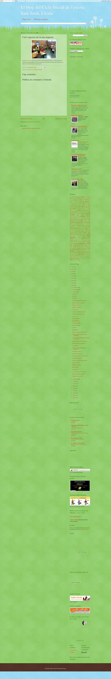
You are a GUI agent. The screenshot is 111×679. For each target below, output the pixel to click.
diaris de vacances (81, 229)
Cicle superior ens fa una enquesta (79, 341)
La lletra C (74, 296)
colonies (76, 220)
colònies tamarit (87, 220)
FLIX (75, 238)
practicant (85, 248)
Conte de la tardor (76, 362)
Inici (44, 119)
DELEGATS (76, 228)
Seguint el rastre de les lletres (78, 314)
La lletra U (74, 327)
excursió (88, 235)
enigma (77, 234)
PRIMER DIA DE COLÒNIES (81, 156)
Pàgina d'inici (27, 19)
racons (76, 251)
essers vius (72, 235)
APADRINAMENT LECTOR (75, 213)
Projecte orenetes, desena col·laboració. (83, 142)
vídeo (71, 260)
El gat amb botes (75, 320)
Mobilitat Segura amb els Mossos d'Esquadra (79, 348)
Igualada (88, 238)
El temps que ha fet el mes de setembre (80, 356)
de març (74, 393)
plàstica (75, 248)
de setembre (75, 379)
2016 (73, 269)
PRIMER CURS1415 (83, 249)
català (86, 216)
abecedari (79, 210)
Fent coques (74, 294)
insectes (71, 240)
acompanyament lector (86, 210)
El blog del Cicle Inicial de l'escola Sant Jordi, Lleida (52, 10)
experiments (73, 237)
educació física (86, 232)
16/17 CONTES (81, 196)
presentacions (73, 249)
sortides (83, 254)
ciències (85, 219)
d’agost (74, 381)
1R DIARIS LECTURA (81, 205)
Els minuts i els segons (77, 358)
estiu (80, 235)
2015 (73, 271)
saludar (86, 252)
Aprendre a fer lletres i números (79, 311)
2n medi (86, 209)
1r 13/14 (74, 202)
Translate (80, 52)
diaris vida (72, 231)
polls (82, 248)
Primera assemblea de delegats (78, 374)
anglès (89, 212)
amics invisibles (85, 212)
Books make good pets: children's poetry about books (79, 433)
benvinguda (82, 215)
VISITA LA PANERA (76, 260)
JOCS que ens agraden (41, 19)
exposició (79, 237)
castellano (82, 216)
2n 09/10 (76, 207)
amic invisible (79, 212)
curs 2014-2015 (86, 227)
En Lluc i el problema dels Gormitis (79, 360)
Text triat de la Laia (76, 323)
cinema (88, 219)
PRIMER (77, 249)
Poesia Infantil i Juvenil (76, 431)
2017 (73, 266)
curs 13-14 (74, 223)
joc (74, 240)
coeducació (72, 220)
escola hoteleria (83, 234)
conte (82, 222)
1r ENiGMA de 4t (75, 106)
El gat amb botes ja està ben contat (79, 300)
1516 (73, 196)
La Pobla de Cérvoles (78, 241)
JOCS (77, 240)
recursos (83, 251)
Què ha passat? (75, 367)
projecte (88, 249)
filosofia (72, 238)
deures (86, 228)
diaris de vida (87, 229)
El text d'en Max (75, 318)
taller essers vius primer (85, 255)
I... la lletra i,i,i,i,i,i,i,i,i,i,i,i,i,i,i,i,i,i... (79, 371)
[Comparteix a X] (43, 67)
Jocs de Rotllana (82, 240)
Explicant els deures (76, 365)
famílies (84, 237)
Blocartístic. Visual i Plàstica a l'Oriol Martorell (79, 426)
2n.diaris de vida (73, 210)
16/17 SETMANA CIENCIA (80, 198)
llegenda (71, 243)
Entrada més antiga (61, 119)
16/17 (76, 196)
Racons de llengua (76, 325)
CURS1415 (72, 228)
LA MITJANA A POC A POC (78, 443)
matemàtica (82, 243)
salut (89, 252)
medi (88, 243)
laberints (84, 241)
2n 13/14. (83, 209)
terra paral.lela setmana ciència (84, 258)
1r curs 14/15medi (82, 203)
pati (89, 246)
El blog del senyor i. (75, 420)
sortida (79, 254)
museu (78, 245)
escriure (88, 234)
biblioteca (88, 215)
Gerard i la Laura (27, 60)
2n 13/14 (78, 209)
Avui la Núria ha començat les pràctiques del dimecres (80, 338)
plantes (71, 248)
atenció (77, 215)
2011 (73, 280)
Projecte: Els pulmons (77, 305)
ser (70, 254)
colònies (81, 221)
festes (89, 237)
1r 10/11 (80, 200)
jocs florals (88, 240)
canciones (71, 216)
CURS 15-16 (75, 225)
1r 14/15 (78, 202)
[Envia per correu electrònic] (40, 67)
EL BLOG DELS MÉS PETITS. (78, 154)
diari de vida (74, 229)
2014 (73, 273)
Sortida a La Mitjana (76, 307)
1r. (86, 205)
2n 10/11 (82, 207)
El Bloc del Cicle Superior (77, 115)
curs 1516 (86, 225)
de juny (74, 386)
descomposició (82, 228)
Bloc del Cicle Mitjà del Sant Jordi (79, 105)
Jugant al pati (75, 369)
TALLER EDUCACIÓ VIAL (75, 255)
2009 (73, 285)
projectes (72, 251)
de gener (75, 397)
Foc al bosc (74, 298)
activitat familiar (73, 212)
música (81, 245)
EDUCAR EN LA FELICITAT (81, 181)
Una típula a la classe (76, 351)
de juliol (74, 383)
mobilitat (74, 245)
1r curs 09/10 (84, 202)
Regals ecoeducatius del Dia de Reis (78, 444)
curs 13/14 (78, 224)
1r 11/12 (86, 200)
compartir (72, 222)
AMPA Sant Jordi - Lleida (77, 179)
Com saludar (75, 345)
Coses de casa (75, 309)
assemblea (72, 215)
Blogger (64, 668)
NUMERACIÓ (75, 246)
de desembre (75, 287)
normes (85, 245)
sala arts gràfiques (81, 252)
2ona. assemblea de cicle (77, 353)
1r (77, 200)
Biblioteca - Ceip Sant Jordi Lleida (79, 126)
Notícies (71, 246)
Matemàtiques (75, 329)
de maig (74, 388)
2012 (73, 278)
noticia (89, 245)
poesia (78, 248)
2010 (73, 283)
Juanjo (72, 652)
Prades (88, 248)
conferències (77, 222)
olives (80, 246)
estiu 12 (84, 235)
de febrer (75, 395)
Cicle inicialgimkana (82, 218)
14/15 (71, 196)
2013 (73, 276)
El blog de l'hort (75, 140)
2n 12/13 (73, 209)
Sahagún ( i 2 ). (74, 421)
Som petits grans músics (76, 169)
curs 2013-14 (78, 226)
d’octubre (75, 292)
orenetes (86, 246)
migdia (71, 245)
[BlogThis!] (41, 67)
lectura (88, 241)
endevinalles (72, 234)
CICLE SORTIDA (73, 219)
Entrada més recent (26, 119)
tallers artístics (73, 257)
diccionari (80, 232)
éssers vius (76, 235)
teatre (77, 258)
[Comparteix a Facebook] (44, 67)
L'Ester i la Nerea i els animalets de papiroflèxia (79, 335)
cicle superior (35, 69)
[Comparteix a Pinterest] (46, 67)
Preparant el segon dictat (77, 376)
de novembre (75, 289)
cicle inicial (75, 218)
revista (75, 252)
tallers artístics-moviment (80, 257)
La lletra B (74, 316)
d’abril (74, 390)
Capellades (75, 216)
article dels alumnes (85, 213)
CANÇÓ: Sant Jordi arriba (76, 170)
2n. (89, 209)
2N (73, 207)
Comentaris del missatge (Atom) (34, 121)
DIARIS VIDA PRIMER (79, 231)
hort (86, 238)
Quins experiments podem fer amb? (79, 332)
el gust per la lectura (84, 529)
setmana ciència (74, 254)
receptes (79, 251)
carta (79, 216)
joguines (71, 241)
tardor (74, 258)
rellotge (86, 251)
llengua (40, 69)
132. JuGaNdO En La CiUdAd (77, 439)
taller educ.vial (87, 254)
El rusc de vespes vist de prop (78, 303)
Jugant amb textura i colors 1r (77, 427)
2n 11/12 (88, 207)
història (82, 238)
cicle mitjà (88, 218)
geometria (78, 238)
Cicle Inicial (30, 67)
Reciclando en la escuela (76, 438)
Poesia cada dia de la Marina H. (78, 343)
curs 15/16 (81, 225)
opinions (83, 246)
